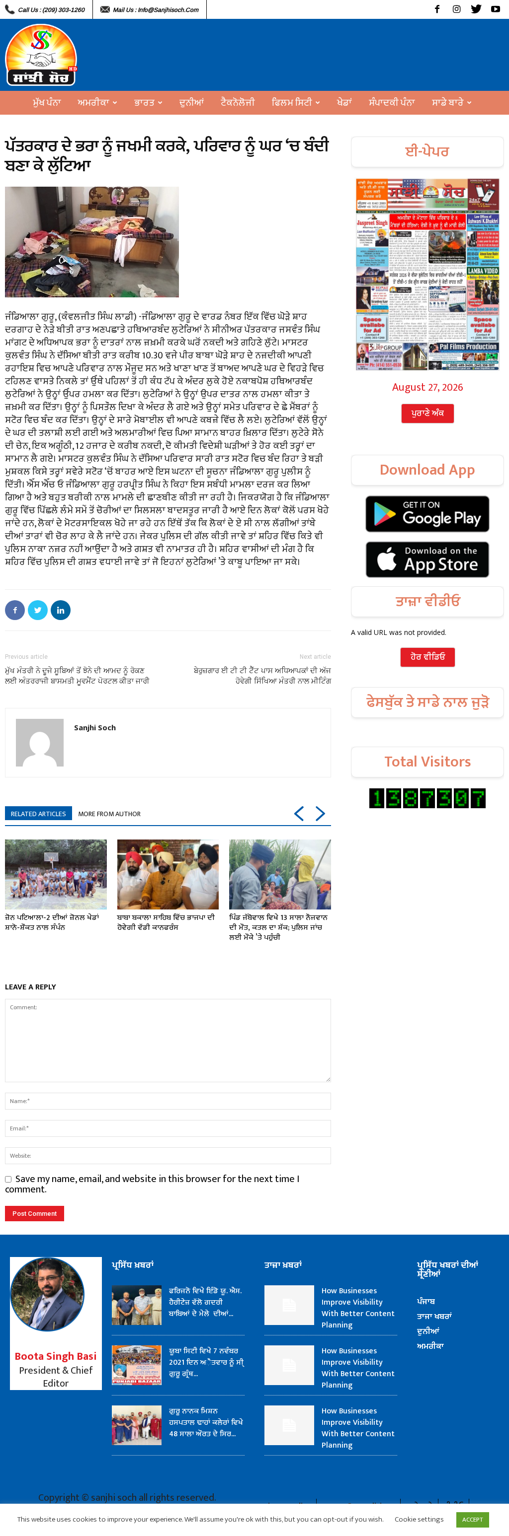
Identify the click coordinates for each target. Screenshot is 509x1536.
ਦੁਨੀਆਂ (191, 102)
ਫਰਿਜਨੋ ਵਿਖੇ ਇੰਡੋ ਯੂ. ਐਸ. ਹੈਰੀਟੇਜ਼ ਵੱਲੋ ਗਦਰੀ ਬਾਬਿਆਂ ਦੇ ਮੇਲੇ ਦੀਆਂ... (205, 1302)
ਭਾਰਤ (144, 102)
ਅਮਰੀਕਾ (93, 102)
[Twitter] (476, 9)
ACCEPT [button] (472, 1519)
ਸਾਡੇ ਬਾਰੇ (448, 102)
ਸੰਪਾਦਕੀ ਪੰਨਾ (392, 102)
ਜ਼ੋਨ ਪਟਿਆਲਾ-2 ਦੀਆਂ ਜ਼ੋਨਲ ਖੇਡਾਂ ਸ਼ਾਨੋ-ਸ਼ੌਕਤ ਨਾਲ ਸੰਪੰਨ (52, 922)
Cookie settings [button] (419, 1519)
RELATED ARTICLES (38, 814)
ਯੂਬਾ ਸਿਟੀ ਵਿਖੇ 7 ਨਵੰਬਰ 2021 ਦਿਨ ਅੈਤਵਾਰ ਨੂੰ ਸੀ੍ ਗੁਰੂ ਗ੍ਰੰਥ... (206, 1362)
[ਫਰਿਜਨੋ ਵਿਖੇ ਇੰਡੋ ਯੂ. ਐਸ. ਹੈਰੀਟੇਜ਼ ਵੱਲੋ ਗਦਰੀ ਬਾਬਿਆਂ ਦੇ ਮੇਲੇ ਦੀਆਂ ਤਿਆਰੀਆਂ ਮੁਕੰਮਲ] (137, 1305)
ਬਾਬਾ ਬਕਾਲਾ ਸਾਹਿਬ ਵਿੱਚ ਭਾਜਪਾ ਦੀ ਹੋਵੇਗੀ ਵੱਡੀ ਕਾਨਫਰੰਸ (166, 922)
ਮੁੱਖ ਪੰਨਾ (47, 102)
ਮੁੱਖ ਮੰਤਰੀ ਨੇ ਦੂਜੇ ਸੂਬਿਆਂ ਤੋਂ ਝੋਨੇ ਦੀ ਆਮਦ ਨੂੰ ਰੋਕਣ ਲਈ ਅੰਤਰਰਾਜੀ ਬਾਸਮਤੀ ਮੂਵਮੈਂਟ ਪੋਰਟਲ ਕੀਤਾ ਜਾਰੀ (77, 676)
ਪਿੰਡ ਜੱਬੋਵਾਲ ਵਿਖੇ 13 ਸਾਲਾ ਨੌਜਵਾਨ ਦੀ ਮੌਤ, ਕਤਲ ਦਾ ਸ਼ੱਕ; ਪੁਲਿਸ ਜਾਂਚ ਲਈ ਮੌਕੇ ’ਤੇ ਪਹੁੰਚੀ (278, 927)
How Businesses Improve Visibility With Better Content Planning (358, 1308)
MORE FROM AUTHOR (109, 814)
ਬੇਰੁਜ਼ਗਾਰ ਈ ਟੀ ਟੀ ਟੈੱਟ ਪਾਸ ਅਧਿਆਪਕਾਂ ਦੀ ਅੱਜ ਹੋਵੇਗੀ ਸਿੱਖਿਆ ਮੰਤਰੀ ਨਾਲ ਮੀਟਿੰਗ (262, 676)
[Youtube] (495, 9)
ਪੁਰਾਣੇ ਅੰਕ (428, 413)
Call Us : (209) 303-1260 (51, 9)
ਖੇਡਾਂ (344, 102)
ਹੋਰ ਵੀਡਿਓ (428, 657)
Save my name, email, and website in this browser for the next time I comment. (152, 1184)
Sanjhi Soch (95, 727)
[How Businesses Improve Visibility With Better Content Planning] (289, 1305)
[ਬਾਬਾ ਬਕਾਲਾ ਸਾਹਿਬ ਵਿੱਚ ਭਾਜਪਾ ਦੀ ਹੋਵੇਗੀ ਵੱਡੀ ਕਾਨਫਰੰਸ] (168, 874)
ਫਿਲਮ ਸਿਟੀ (292, 102)
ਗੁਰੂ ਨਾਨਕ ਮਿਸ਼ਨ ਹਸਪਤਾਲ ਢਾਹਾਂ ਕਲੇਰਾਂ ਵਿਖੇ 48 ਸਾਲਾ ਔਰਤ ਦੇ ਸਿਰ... (206, 1422)
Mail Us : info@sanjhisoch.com (155, 9)
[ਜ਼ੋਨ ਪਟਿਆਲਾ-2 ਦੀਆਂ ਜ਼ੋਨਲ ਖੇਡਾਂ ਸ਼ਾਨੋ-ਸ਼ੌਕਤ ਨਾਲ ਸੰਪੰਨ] (56, 874)
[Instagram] (456, 9)
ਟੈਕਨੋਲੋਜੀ (238, 102)
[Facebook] (437, 9)
